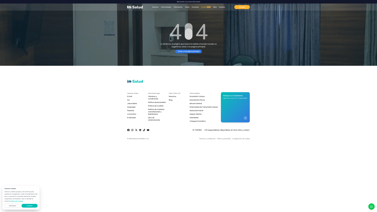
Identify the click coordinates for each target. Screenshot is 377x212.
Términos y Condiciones (153, 97)
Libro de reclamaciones (154, 119)
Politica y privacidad (224, 139)
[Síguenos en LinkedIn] (140, 130)
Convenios (195, 7)
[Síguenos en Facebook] (128, 130)
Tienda (205, 7)
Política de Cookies (155, 106)
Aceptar (29, 206)
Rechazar (12, 206)
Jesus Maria (132, 103)
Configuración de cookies (241, 139)
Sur (128, 100)
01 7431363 (197, 130)
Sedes (187, 7)
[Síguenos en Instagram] (132, 130)
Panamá (130, 110)
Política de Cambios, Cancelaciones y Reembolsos (156, 111)
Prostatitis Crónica (197, 96)
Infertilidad (194, 118)
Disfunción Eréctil (196, 110)
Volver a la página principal (188, 51)
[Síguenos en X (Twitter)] (136, 130)
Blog (214, 7)
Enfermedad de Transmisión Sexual (204, 107)
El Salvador (131, 118)
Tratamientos (178, 7)
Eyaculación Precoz (197, 100)
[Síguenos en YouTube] (148, 130)
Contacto (222, 7)
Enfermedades (166, 7)
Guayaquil (131, 107)
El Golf (129, 96)
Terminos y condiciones (207, 139)
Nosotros (155, 7)
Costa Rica (131, 114)
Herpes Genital (195, 114)
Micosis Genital (196, 103)
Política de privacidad (157, 102)
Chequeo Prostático (198, 121)
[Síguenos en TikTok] (144, 130)
